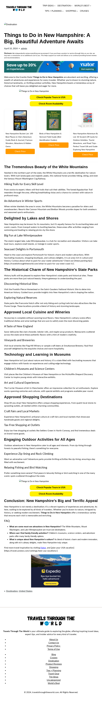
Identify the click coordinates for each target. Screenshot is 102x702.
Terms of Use (54, 649)
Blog (54, 654)
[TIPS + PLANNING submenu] (62, 11)
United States (25, 591)
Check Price (20, 151)
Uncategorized (54, 680)
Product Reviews (54, 664)
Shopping (53, 667)
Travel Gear (53, 673)
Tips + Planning (53, 670)
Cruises (53, 657)
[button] (51, 97)
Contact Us (53, 643)
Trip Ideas (53, 677)
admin (24, 48)
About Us (53, 639)
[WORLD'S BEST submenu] (90, 5)
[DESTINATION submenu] (71, 5)
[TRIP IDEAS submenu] (54, 5)
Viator (43, 548)
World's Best (54, 683)
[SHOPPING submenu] (77, 11)
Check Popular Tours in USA (51, 97)
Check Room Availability (51, 104)
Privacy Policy (54, 646)
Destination (12, 591)
